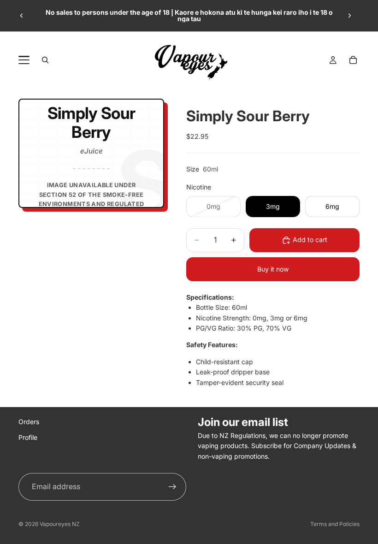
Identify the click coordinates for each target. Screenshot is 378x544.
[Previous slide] (22, 16)
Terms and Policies (335, 523)
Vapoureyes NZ (60, 523)
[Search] (45, 60)
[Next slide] (349, 16)
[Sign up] (172, 487)
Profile (27, 437)
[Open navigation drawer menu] (24, 60)
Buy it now (273, 269)
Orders (28, 422)
